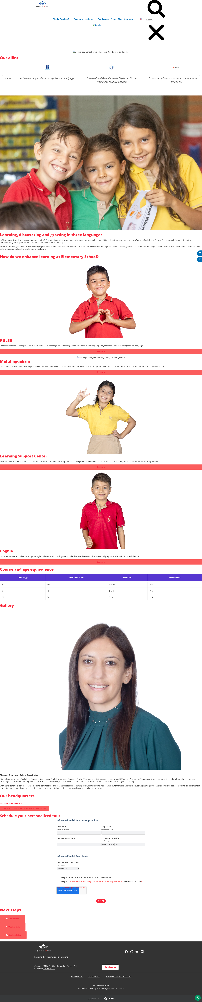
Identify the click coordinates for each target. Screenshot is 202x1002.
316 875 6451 (49, 968)
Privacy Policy (94, 976)
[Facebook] (126, 951)
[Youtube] (136, 951)
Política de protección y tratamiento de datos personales (96, 881)
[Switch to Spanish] (97, 25)
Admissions (103, 19)
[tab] (198, 998)
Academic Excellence (83, 19)
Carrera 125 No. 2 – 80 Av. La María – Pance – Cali (55, 966)
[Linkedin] (142, 951)
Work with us (77, 976)
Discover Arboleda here (11, 803)
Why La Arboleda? (61, 19)
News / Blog (116, 19)
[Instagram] (131, 951)
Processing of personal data (118, 976)
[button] (156, 9)
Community (129, 19)
